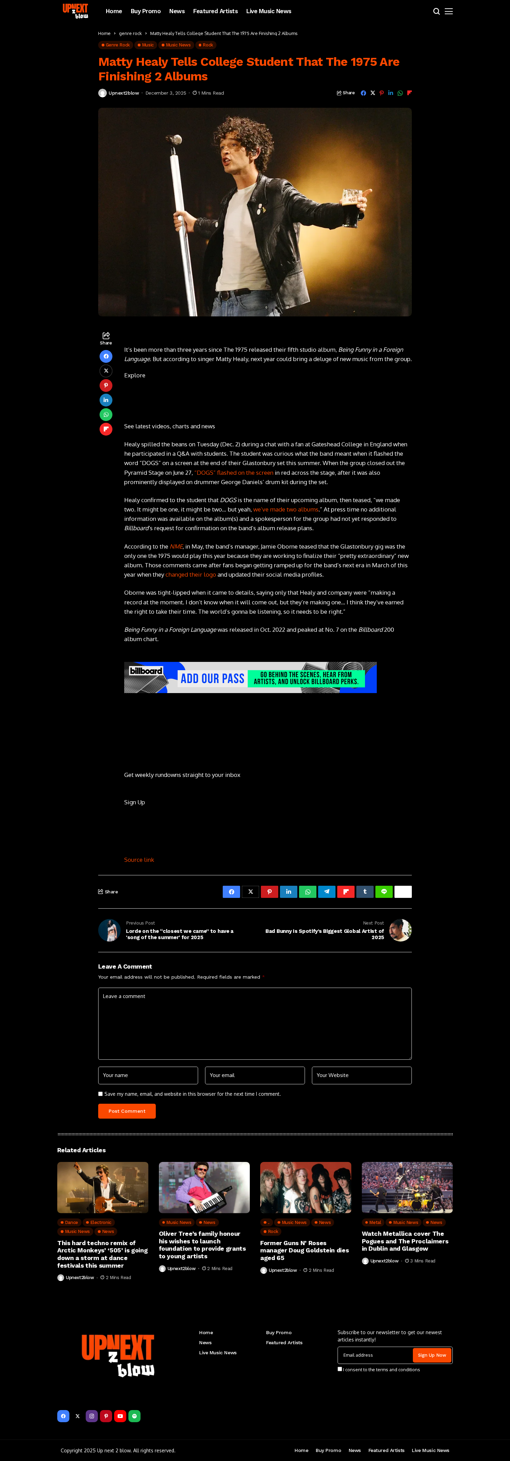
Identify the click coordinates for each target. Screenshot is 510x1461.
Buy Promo (278, 1332)
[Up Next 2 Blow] (76, 11)
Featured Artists (284, 1342)
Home (104, 33)
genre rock (130, 33)
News (205, 1342)
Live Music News (218, 1352)
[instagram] (92, 1416)
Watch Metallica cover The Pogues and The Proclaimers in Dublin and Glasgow (405, 1241)
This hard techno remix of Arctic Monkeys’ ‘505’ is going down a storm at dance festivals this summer (102, 1254)
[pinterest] (106, 1416)
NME (176, 546)
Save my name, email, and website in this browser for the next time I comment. (192, 1094)
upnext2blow (124, 93)
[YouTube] (120, 1416)
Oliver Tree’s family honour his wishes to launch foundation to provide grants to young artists (202, 1245)
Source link (139, 859)
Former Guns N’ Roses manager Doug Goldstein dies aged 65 (304, 1250)
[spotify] (134, 1416)
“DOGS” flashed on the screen (233, 472)
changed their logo (190, 574)
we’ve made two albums (285, 509)
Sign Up (134, 802)
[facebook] (63, 1416)
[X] (77, 1416)
